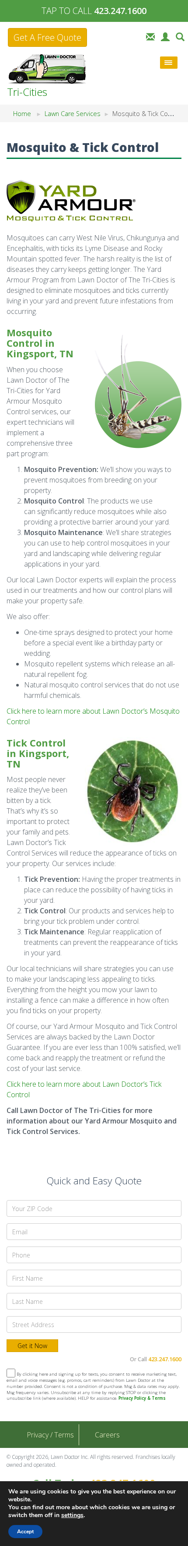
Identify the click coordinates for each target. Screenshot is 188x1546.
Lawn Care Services (73, 113)
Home (22, 113)
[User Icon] (165, 36)
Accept (25, 1531)
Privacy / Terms (50, 1435)
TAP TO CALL (94, 11)
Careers (107, 1435)
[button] (180, 36)
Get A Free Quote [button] (47, 37)
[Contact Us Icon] (150, 36)
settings (72, 1515)
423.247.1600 (164, 1359)
